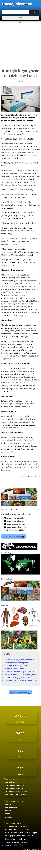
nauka (7, 814)
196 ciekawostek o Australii (16, 795)
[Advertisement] (20, 44)
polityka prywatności (30, 849)
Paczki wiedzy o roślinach (19, 692)
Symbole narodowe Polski (15, 839)
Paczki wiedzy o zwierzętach (12, 536)
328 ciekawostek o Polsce (16, 782)
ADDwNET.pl (17, 845)
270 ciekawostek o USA (14, 785)
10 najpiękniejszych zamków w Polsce (21, 836)
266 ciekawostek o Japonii (16, 788)
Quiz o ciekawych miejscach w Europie (21, 833)
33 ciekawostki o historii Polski (18, 826)
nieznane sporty (12, 807)
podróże (8, 817)
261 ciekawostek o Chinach (16, 792)
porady (8, 804)
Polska (20, 81)
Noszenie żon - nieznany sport (17, 829)
